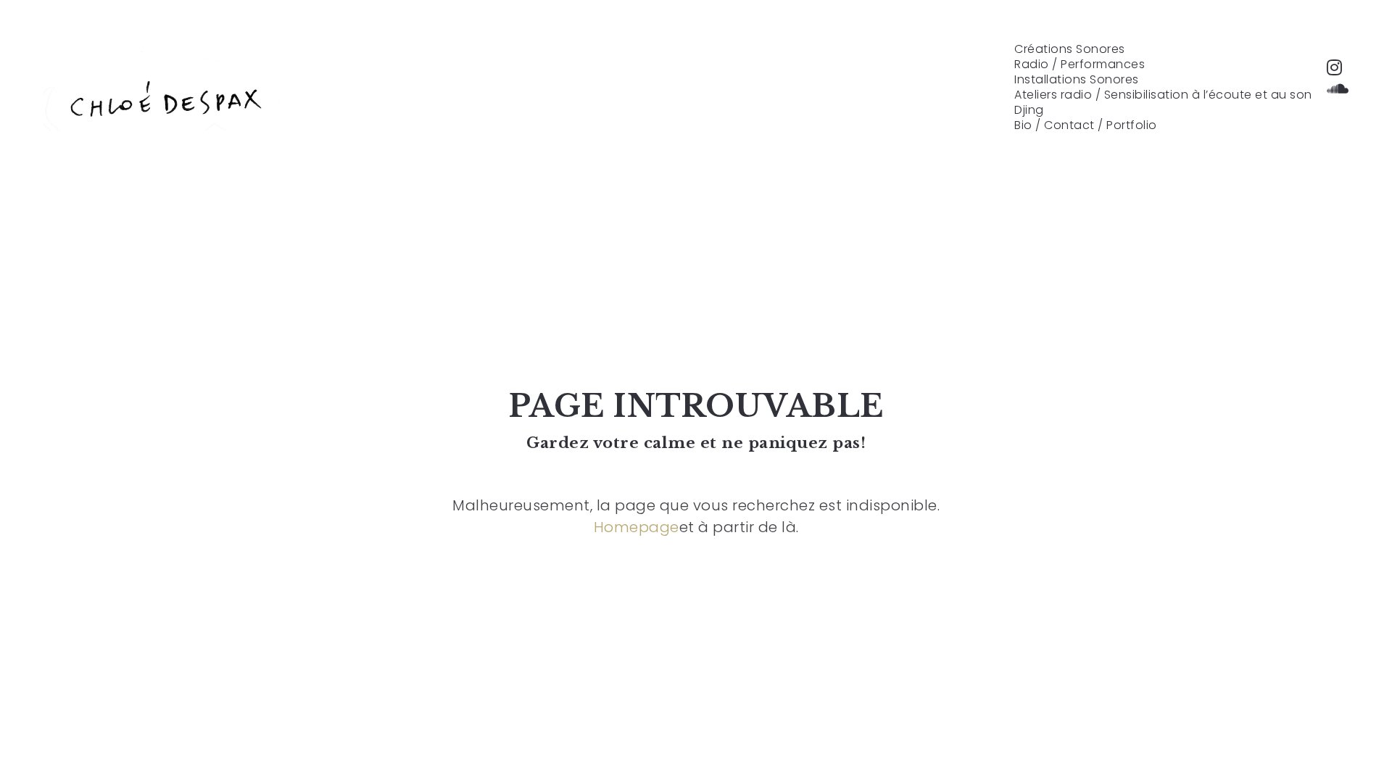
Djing (1029, 110)
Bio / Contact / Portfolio (1085, 125)
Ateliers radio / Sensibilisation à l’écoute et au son (1163, 95)
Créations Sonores (1069, 49)
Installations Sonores (1076, 80)
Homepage (636, 527)
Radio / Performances (1079, 64)
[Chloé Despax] (165, 98)
